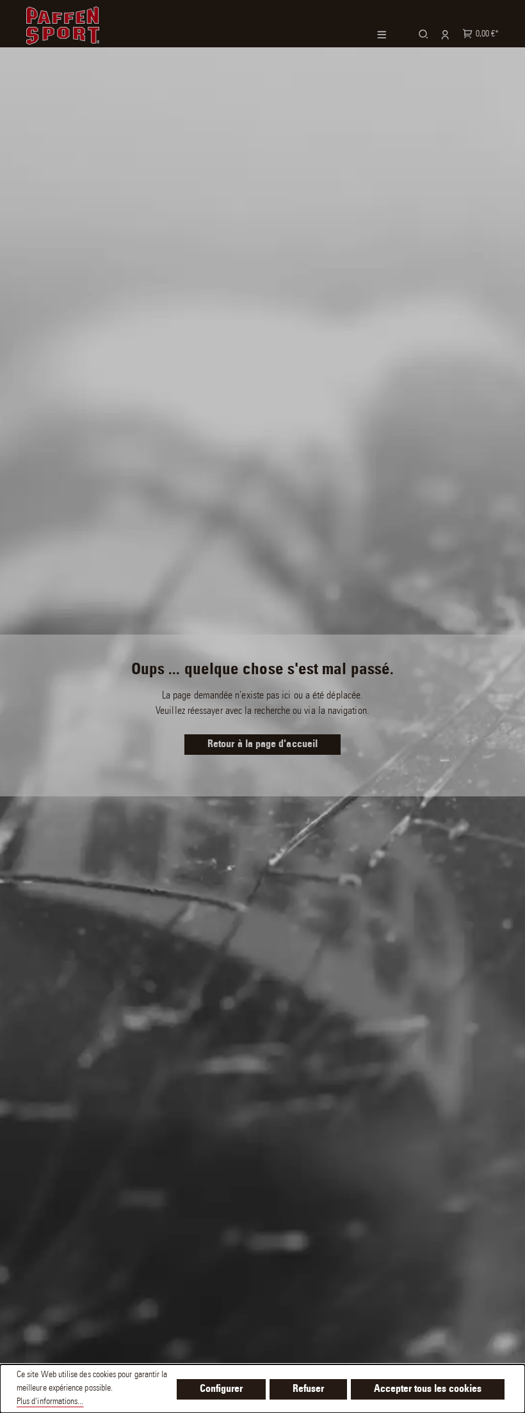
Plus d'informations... (50, 1402)
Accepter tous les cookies (427, 1389)
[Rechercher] (421, 33)
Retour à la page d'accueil (262, 744)
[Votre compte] (443, 34)
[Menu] (389, 35)
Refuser (308, 1389)
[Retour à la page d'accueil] (62, 23)
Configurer (221, 1389)
